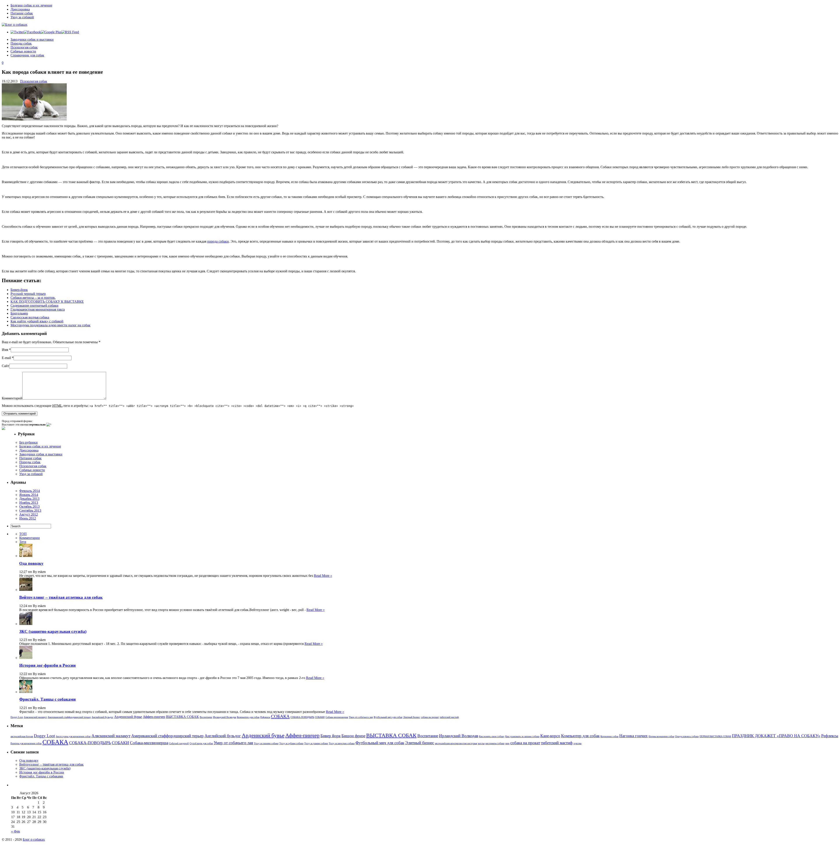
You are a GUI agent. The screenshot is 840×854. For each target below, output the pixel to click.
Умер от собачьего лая (361, 717)
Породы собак (21, 43)
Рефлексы (265, 717)
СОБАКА (280, 716)
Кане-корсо (550, 735)
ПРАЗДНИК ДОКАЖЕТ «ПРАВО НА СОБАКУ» (776, 735)
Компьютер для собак (248, 717)
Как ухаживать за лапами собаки (522, 736)
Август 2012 (28, 514)
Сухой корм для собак (201, 743)
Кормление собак (609, 736)
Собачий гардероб (179, 743)
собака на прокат (430, 717)
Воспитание (206, 717)
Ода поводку (31, 563)
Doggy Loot (16, 717)
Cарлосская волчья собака (29, 317)
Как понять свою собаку (491, 736)
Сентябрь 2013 (30, 510)
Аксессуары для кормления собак (73, 736)
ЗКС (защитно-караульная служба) (52, 631)
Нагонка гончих (633, 735)
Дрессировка (20, 9)
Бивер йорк (330, 735)
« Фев (15, 831)
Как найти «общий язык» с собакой (36, 321)
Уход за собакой (22, 17)
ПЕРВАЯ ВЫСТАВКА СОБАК (715, 736)
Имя (5, 350)
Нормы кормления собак (661, 736)
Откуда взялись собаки (687, 736)
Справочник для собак (27, 55)
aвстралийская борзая (21, 736)
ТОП (23, 534)
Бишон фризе (353, 735)
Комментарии (29, 538)
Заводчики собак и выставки (32, 39)
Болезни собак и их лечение (31, 5)
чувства (577, 743)
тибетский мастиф (449, 717)
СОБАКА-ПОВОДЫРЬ (302, 717)
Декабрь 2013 (29, 498)
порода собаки (218, 241)
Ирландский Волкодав (224, 717)
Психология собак (24, 47)
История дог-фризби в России (47, 665)
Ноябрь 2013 (28, 502)
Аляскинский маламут (35, 717)
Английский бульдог (102, 717)
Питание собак (21, 13)
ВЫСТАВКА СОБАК (182, 717)
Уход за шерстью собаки (342, 743)
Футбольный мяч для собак (388, 717)
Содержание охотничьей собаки (34, 305)
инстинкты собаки (494, 743)
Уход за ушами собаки (316, 743)
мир (507, 743)
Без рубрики (28, 442)
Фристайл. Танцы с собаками (47, 699)
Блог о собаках (34, 839)
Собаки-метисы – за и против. (33, 297)
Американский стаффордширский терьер (69, 717)
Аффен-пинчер (154, 717)
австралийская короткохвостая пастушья (456, 743)
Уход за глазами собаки (266, 743)
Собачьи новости (23, 51)
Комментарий (12, 398)
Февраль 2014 (29, 491)
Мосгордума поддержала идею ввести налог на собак (50, 325)
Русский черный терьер (28, 294)
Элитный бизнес (411, 717)
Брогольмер (19, 313)
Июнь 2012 (27, 518)
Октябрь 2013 (29, 506)
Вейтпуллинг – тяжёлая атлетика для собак (61, 597)
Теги (22, 542)
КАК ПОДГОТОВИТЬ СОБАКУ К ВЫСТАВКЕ (47, 301)
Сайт (5, 366)
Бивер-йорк (19, 290)
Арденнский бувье (128, 717)
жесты (481, 743)
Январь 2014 (28, 495)
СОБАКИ (320, 717)
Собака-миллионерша (337, 717)
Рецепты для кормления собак (26, 743)
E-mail (6, 358)
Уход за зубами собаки (291, 743)
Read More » (323, 576)
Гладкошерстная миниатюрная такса (37, 309)
